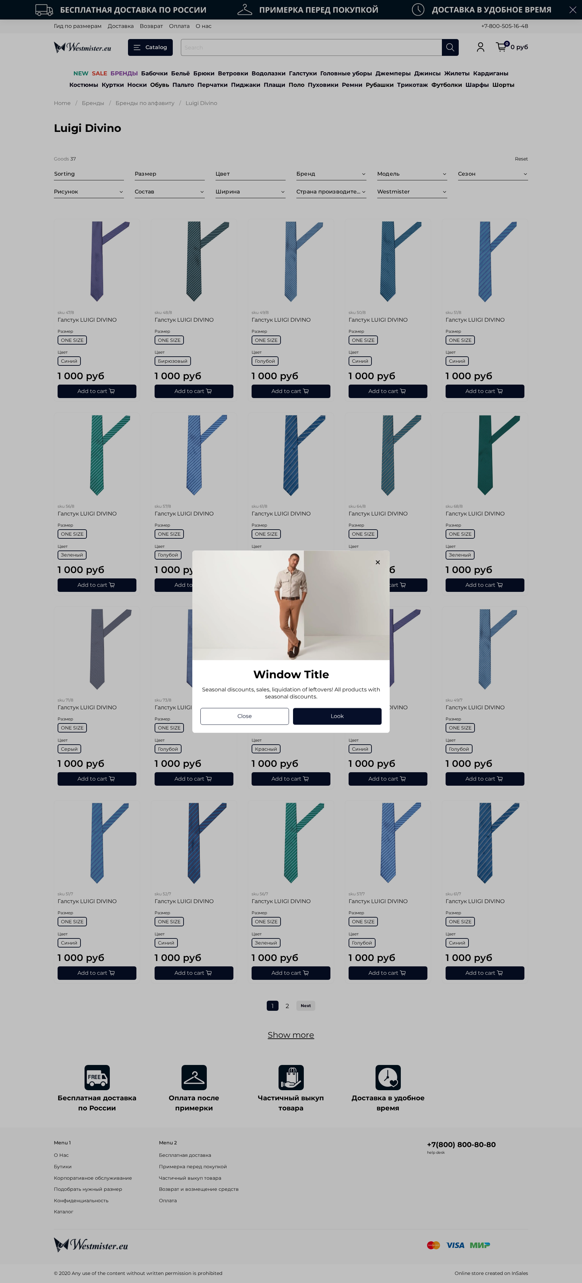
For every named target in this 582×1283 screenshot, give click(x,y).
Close (244, 716)
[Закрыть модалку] (378, 563)
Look (337, 716)
